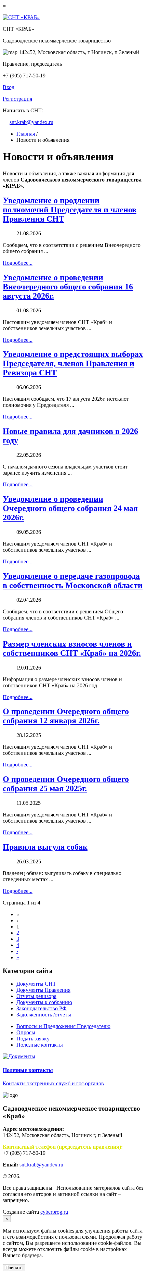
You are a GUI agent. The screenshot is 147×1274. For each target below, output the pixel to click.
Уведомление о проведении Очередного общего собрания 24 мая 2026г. (70, 508)
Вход (8, 87)
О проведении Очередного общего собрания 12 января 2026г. (66, 716)
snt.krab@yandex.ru (31, 122)
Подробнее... (17, 263)
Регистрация (17, 99)
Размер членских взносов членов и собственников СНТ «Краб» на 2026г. (72, 648)
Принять (14, 1267)
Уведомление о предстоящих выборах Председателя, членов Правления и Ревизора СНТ (73, 363)
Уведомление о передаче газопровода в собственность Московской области (73, 581)
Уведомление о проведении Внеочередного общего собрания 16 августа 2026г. (68, 286)
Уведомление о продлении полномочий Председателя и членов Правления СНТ (69, 209)
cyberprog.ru (54, 1212)
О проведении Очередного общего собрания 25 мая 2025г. (66, 784)
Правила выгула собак (45, 846)
